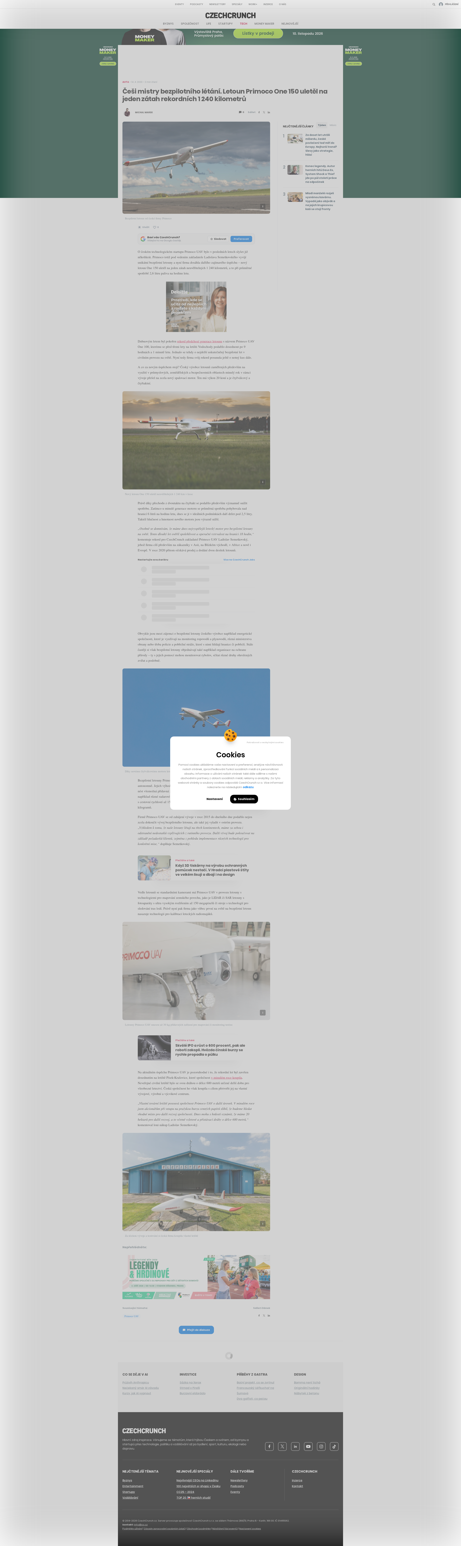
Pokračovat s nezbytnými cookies (265, 742)
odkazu (248, 787)
